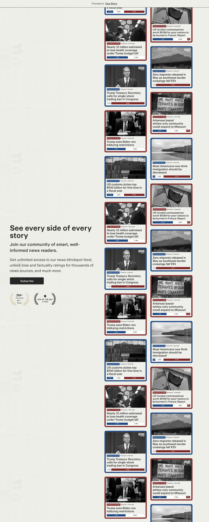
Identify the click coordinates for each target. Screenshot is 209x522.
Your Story (111, 3)
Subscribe (27, 281)
